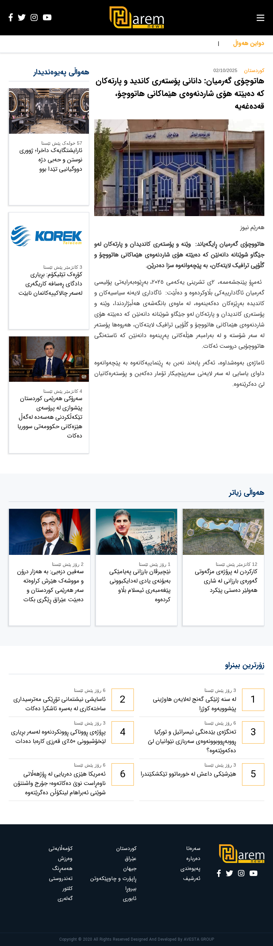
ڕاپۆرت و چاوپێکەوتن (113, 878)
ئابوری (129, 898)
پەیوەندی (190, 868)
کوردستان (126, 848)
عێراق (130, 858)
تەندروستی (61, 878)
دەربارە (193, 858)
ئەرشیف (191, 878)
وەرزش (65, 858)
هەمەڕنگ (62, 868)
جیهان (129, 868)
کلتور (68, 888)
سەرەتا (193, 848)
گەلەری (65, 898)
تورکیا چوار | (206, 44)
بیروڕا (130, 888)
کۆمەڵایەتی (61, 848)
